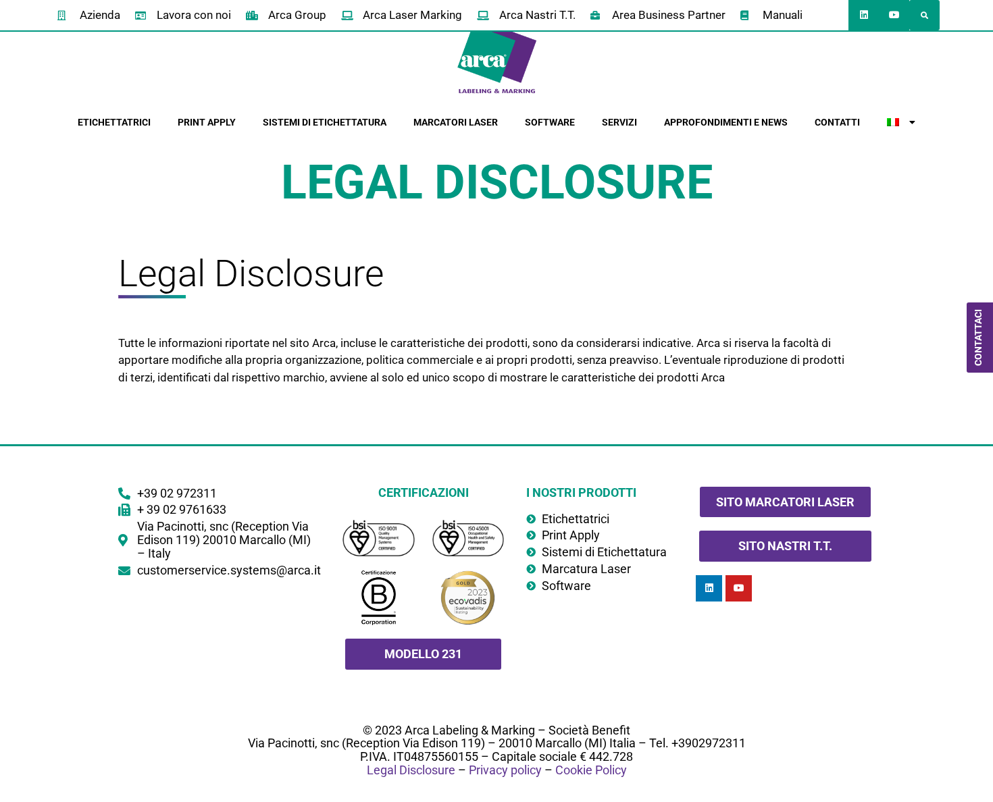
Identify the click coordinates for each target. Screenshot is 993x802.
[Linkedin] (863, 15)
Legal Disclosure (411, 770)
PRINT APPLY (207, 122)
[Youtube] (894, 15)
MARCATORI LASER (455, 122)
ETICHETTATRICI (114, 122)
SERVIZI (619, 122)
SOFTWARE (550, 122)
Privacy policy (505, 770)
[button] (924, 15)
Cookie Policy (591, 770)
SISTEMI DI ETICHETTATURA (324, 122)
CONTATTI (837, 122)
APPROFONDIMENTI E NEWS (726, 122)
